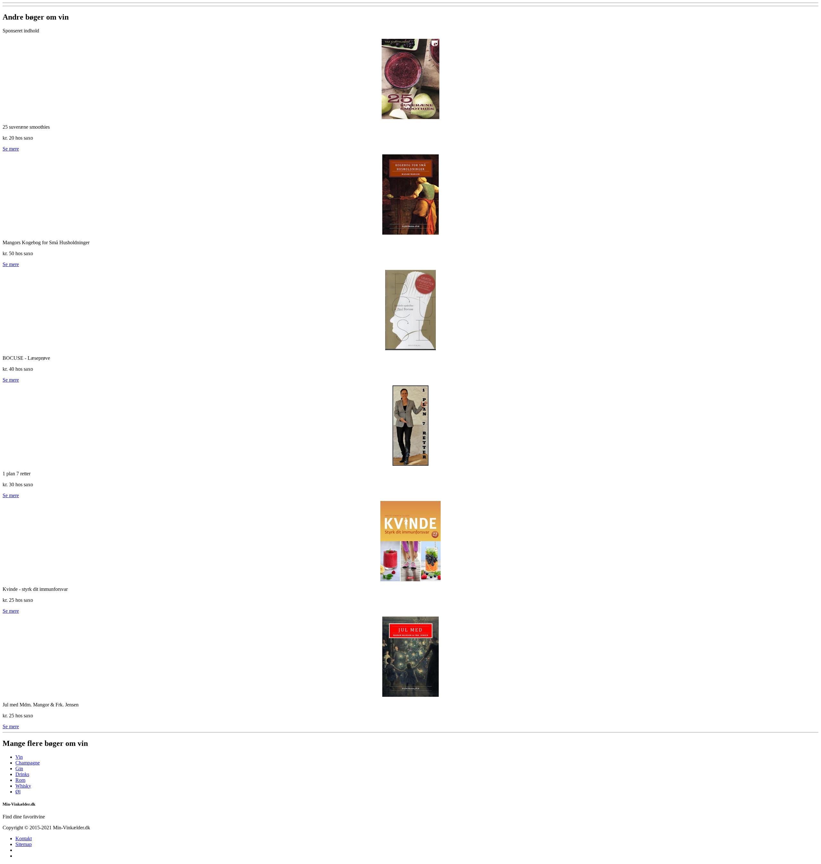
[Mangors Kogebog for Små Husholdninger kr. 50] (410, 194)
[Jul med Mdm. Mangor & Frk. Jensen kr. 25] (410, 657)
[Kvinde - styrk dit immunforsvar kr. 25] (410, 541)
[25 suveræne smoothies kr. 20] (410, 79)
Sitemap (23, 844)
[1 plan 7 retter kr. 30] (410, 425)
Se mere (11, 148)
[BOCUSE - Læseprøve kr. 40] (410, 310)
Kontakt (23, 838)
